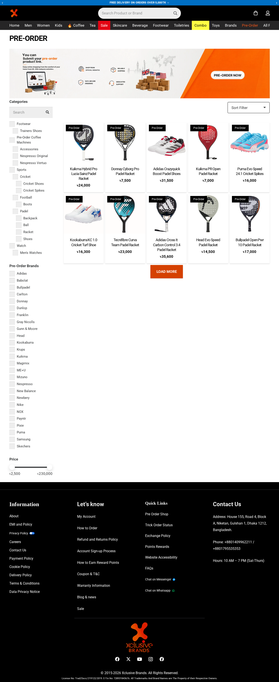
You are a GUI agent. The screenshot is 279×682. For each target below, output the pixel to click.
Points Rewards (157, 547)
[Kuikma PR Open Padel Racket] (208, 143)
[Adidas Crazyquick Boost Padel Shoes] (167, 143)
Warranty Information (93, 585)
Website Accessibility (161, 557)
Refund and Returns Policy (97, 539)
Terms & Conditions (24, 583)
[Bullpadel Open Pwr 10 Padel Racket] (250, 214)
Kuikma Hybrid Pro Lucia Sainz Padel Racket (83, 174)
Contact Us (17, 550)
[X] (128, 659)
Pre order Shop (156, 514)
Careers (15, 542)
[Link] (268, 13)
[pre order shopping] (139, 74)
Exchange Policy (157, 536)
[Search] (175, 13)
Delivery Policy (20, 575)
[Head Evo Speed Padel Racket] (208, 214)
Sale (80, 609)
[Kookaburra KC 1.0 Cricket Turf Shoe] (84, 214)
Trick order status (159, 525)
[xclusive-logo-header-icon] (22, 13)
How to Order (87, 528)
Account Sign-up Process (96, 551)
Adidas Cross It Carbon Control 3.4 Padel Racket (166, 245)
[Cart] (255, 13)
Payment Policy (21, 558)
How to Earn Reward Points (98, 563)
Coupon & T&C (88, 574)
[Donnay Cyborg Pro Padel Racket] (125, 143)
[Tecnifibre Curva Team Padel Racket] (125, 214)
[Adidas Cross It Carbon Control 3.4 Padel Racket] (167, 214)
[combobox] (139, 13)
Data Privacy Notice (24, 592)
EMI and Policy (20, 524)
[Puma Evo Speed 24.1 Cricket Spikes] (250, 143)
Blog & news (86, 597)
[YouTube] (139, 659)
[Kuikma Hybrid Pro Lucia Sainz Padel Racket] (84, 143)
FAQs (149, 568)
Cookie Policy (19, 567)
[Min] (12, 467)
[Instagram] (150, 659)
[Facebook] (117, 659)
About (14, 516)
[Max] (50, 467)
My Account (86, 516)
